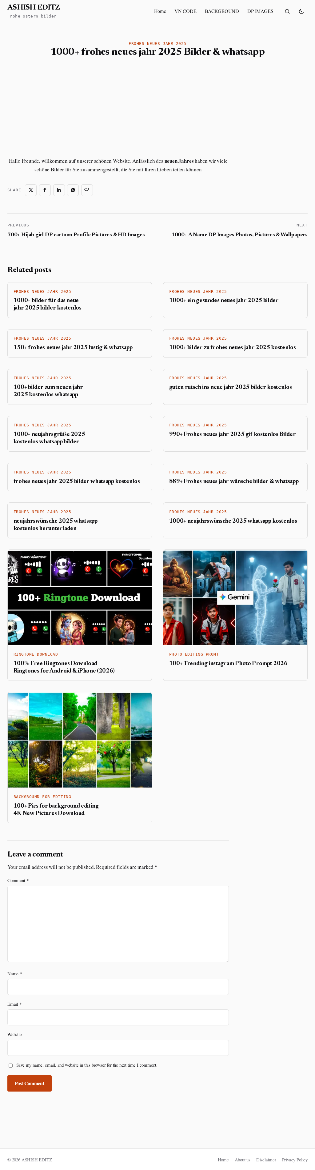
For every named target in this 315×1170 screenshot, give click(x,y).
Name (14, 973)
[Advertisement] (61, 107)
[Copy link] (87, 190)
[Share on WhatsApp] (73, 190)
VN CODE (185, 11)
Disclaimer (266, 1159)
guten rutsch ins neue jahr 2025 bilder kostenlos (230, 387)
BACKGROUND (222, 11)
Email (14, 1004)
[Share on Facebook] (45, 190)
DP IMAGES (260, 11)
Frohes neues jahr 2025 (157, 43)
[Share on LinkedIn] (59, 190)
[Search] (287, 11)
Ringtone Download (36, 654)
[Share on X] (31, 190)
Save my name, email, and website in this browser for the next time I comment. (87, 1065)
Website (14, 1034)
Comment (17, 880)
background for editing (42, 796)
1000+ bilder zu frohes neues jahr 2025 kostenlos (232, 348)
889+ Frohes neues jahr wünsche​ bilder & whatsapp (234, 482)
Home (160, 11)
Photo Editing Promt (194, 654)
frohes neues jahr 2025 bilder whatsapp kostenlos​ (77, 482)
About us (243, 1159)
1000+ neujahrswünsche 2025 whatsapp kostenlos (233, 521)
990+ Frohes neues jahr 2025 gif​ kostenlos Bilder (232, 434)
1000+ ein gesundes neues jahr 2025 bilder (224, 301)
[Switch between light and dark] (301, 11)
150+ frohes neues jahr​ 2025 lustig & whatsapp (73, 348)
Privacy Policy (295, 1159)
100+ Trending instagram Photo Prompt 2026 (228, 664)
